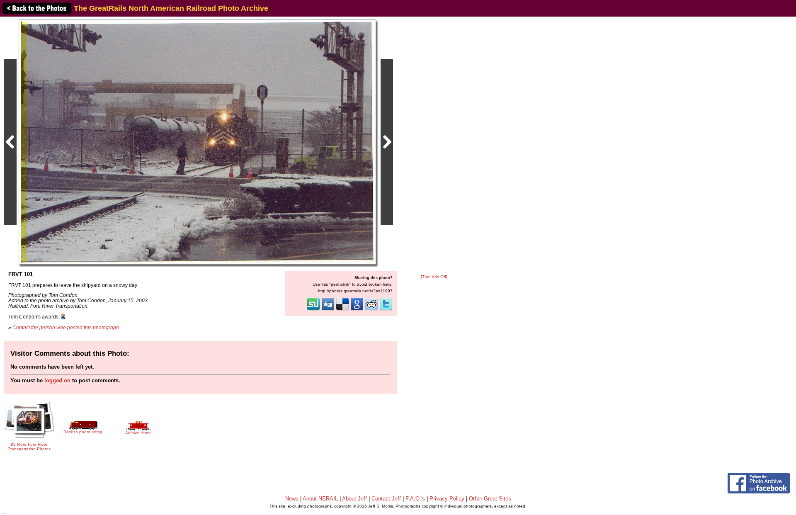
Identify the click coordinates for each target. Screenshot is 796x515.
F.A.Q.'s (415, 499)
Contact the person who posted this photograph (65, 327)
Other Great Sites (490, 499)
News (291, 499)
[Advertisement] (434, 146)
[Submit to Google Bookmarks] (357, 310)
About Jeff (354, 499)
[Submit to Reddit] (371, 310)
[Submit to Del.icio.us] (342, 310)
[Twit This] (386, 310)
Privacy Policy (447, 499)
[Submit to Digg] (328, 310)
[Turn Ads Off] (434, 277)
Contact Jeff (386, 499)
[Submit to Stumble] (313, 310)
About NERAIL (320, 499)
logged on (57, 380)
